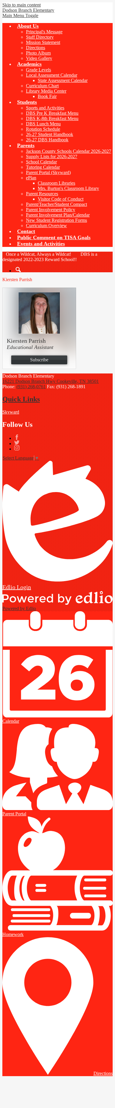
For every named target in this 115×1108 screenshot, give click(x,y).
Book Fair (47, 96)
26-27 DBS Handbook (47, 139)
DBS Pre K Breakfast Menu (52, 113)
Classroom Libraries (56, 183)
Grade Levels (38, 69)
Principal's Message (44, 31)
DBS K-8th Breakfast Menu (52, 118)
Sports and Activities (45, 107)
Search (18, 269)
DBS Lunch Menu (43, 123)
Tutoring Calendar (43, 167)
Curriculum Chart (42, 85)
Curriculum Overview (46, 225)
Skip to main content (21, 4)
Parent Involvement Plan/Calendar (58, 214)
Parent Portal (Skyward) (48, 172)
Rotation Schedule (43, 129)
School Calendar (41, 161)
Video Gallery (39, 58)
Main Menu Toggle (20, 15)
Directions (35, 47)
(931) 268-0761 (31, 386)
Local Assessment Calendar (51, 75)
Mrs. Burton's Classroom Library (68, 188)
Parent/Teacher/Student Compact (56, 204)
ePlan (31, 177)
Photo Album (38, 52)
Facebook (16, 437)
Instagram (16, 447)
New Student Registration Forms (56, 220)
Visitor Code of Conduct (60, 198)
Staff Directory (40, 37)
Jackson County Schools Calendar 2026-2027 (68, 151)
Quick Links (21, 399)
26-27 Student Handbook (49, 134)
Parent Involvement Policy (50, 209)
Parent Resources (42, 193)
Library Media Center (46, 91)
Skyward (10, 411)
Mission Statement (43, 42)
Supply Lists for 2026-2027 (51, 156)
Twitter (16, 442)
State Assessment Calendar (63, 80)
